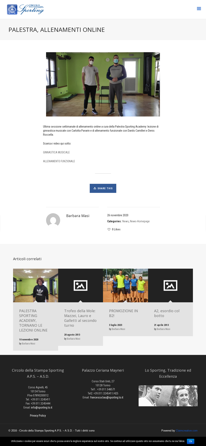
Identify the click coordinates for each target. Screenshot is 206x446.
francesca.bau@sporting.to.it (106, 397)
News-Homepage (140, 221)
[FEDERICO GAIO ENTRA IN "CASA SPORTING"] (40, 223)
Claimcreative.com (187, 430)
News (125, 221)
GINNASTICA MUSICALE (56, 152)
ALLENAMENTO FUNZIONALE (59, 161)
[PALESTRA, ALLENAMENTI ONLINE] (174, 223)
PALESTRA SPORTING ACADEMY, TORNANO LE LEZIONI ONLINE (33, 320)
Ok (190, 441)
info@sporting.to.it (41, 407)
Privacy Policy (38, 415)
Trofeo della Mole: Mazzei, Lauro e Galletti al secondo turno (80, 318)
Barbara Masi (28, 343)
